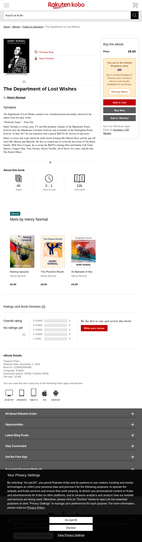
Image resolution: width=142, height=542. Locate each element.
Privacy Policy (36, 507)
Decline (71, 527)
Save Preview (46, 58)
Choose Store (120, 91)
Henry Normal (16, 97)
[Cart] (135, 5)
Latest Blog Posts (17, 435)
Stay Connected (15, 446)
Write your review (94, 328)
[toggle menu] (6, 5)
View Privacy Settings (71, 535)
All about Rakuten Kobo (21, 413)
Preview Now (46, 52)
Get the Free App (16, 456)
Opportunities (14, 424)
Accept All (71, 520)
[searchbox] (71, 15)
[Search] (135, 15)
